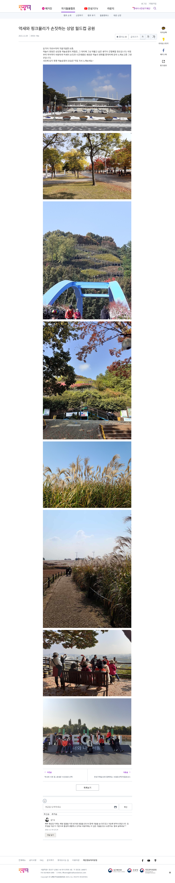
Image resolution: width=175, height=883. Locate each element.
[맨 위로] (170, 873)
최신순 (46, 814)
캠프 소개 (67, 15)
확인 (125, 807)
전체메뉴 (22, 860)
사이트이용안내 (23, 871)
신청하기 (79, 15)
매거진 (48, 8)
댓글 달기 (50, 835)
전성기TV (93, 8)
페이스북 (142, 860)
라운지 (110, 8)
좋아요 (122, 36)
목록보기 (87, 787)
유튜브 (148, 860)
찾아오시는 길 (63, 860)
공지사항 (32, 860)
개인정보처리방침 (90, 860)
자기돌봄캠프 (68, 8)
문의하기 (50, 860)
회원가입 (152, 3)
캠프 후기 (91, 15)
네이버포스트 (155, 860)
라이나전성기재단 (25, 7)
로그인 (144, 3)
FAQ (41, 860)
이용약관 (75, 860)
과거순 (54, 814)
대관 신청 (117, 15)
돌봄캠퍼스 (104, 15)
